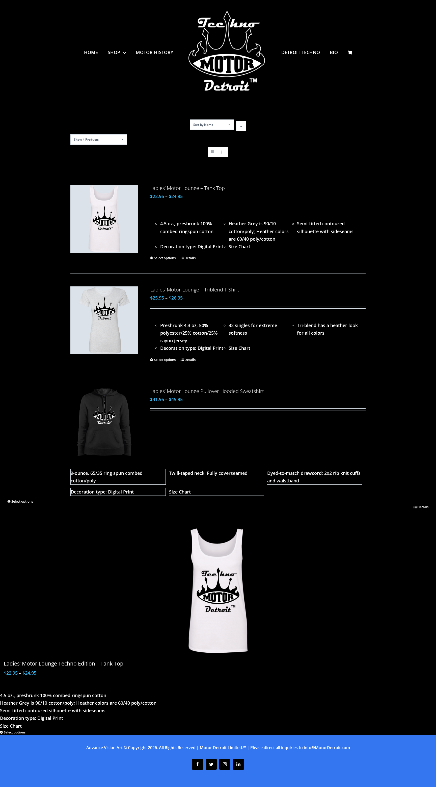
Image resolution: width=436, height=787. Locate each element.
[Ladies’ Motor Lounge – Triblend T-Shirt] (104, 320)
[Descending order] (241, 126)
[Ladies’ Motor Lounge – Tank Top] (104, 219)
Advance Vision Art (104, 747)
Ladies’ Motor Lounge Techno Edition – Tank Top (63, 663)
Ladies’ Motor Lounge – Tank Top (187, 188)
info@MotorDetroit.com (327, 747)
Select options (165, 258)
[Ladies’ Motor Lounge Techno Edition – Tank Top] (218, 591)
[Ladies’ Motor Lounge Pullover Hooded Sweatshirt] (104, 422)
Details (190, 258)
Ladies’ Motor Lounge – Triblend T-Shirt (194, 289)
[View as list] (223, 152)
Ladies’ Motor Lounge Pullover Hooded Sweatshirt (207, 391)
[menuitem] (98, 52)
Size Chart (239, 246)
